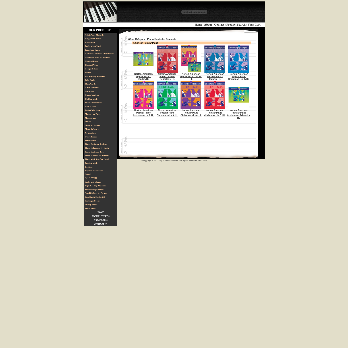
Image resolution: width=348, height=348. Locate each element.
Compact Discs (91, 69)
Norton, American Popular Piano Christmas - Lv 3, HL (167, 113)
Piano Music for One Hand (97, 159)
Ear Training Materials (95, 76)
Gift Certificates (92, 88)
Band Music (90, 42)
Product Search (236, 24)
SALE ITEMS (91, 178)
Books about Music (93, 46)
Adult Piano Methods (94, 35)
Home (198, 24)
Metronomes (90, 118)
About (208, 24)
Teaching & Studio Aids (95, 197)
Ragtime (88, 167)
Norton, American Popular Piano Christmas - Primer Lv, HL (238, 114)
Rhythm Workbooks (94, 171)
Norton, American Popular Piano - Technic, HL (215, 76)
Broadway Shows (92, 50)
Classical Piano (91, 61)
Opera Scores (91, 137)
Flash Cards (90, 84)
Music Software (92, 129)
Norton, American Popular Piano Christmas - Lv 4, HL (191, 113)
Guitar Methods (92, 95)
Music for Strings (92, 125)
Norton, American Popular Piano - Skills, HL (191, 76)
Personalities (90, 140)
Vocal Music (90, 208)
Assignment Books (93, 39)
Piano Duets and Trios (94, 152)
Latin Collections (92, 110)
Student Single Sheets (94, 189)
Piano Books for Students (96, 144)
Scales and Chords (93, 182)
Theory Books (91, 204)
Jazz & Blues (90, 106)
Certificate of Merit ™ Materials (99, 54)
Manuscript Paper (93, 114)
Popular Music (91, 163)
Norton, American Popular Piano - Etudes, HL (143, 76)
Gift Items (89, 91)
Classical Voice (91, 65)
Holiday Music (91, 99)
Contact (219, 24)
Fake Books (90, 80)
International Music (93, 103)
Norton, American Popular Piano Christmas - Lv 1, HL (238, 76)
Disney (88, 72)
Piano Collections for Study (97, 148)
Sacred (88, 174)
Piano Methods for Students (97, 156)
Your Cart (254, 24)
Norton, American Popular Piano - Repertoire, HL (167, 76)
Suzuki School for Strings (96, 193)
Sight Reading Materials (95, 186)
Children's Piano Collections (97, 57)
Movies (88, 121)
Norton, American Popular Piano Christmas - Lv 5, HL (214, 113)
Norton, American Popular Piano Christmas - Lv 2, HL (143, 113)
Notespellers (90, 133)
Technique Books (92, 201)
